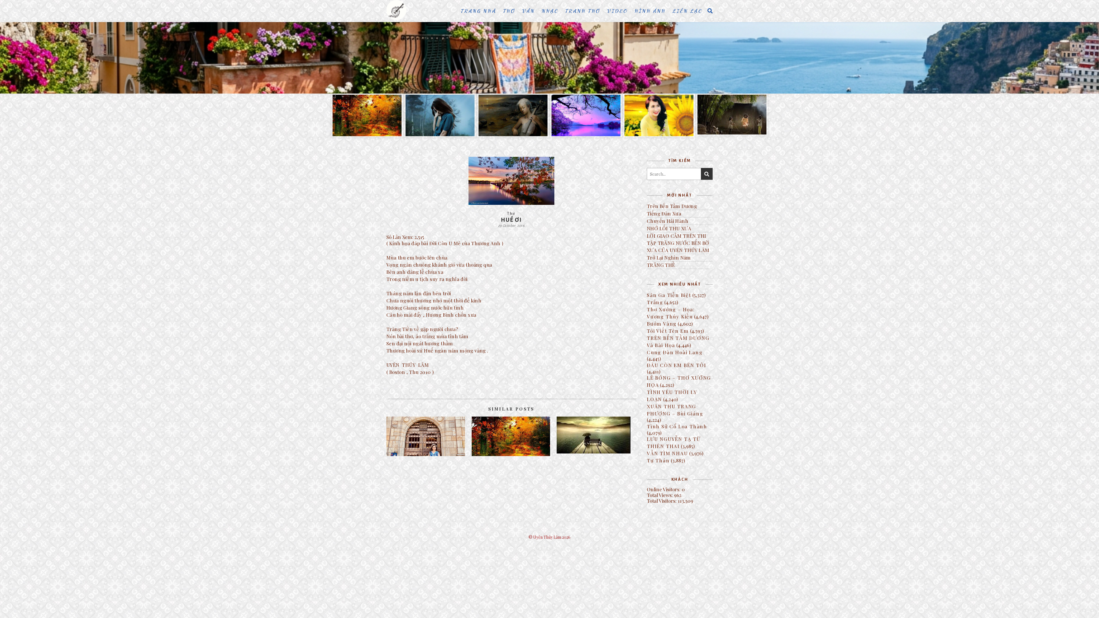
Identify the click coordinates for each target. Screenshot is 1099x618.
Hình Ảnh (650, 11)
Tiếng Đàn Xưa (664, 213)
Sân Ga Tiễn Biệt (669, 295)
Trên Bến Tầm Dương (672, 206)
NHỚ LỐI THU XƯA (669, 228)
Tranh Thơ (582, 11)
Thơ (509, 11)
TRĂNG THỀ (661, 265)
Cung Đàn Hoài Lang (674, 352)
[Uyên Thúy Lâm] (396, 10)
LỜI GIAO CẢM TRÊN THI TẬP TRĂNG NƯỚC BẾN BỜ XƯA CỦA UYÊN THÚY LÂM (678, 243)
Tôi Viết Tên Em (668, 331)
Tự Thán (658, 460)
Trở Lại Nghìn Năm (669, 257)
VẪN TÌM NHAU (667, 453)
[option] (549, 58)
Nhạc (550, 11)
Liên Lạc (687, 11)
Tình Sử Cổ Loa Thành (677, 426)
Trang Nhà (478, 11)
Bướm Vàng (662, 323)
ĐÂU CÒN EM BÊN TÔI (676, 365)
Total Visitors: (662, 501)
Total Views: (660, 495)
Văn (528, 11)
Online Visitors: (664, 489)
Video (617, 11)
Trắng (655, 302)
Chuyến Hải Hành (667, 221)
